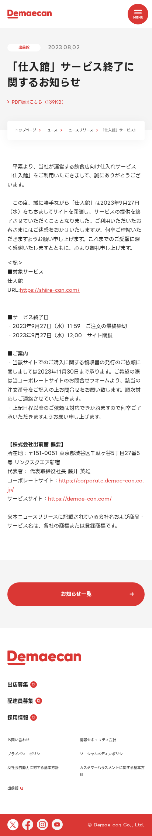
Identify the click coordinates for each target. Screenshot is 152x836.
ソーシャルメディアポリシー (103, 754)
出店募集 (17, 684)
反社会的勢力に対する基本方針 (33, 768)
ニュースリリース (79, 130)
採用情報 (17, 717)
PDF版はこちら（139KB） (39, 102)
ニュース (51, 130)
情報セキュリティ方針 (98, 740)
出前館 (12, 788)
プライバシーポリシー (25, 754)
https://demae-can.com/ (80, 499)
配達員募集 (20, 701)
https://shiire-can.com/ (50, 290)
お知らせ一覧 (76, 594)
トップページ (25, 130)
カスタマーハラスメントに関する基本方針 (112, 771)
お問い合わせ (18, 740)
